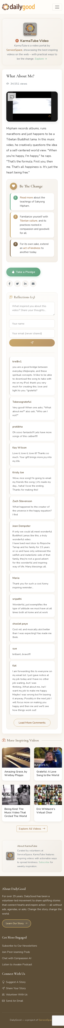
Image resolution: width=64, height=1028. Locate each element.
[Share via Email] (33, 283)
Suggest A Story (16, 982)
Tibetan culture (28, 220)
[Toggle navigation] (57, 7)
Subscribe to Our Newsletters (19, 945)
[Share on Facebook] (9, 283)
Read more (26, 197)
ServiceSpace (14, 50)
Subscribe (44, 862)
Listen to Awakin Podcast (17, 964)
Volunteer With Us (16, 994)
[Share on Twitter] (17, 283)
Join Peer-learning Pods (16, 952)
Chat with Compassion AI (16, 958)
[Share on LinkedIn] (25, 283)
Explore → (41, 58)
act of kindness (31, 248)
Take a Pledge (25, 272)
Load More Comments (32, 723)
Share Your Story (16, 988)
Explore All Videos (30, 829)
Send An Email (14, 1001)
